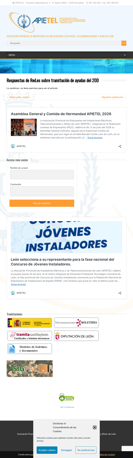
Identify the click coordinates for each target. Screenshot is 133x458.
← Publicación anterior (18, 97)
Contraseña (15, 184)
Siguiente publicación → (114, 97)
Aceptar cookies (47, 450)
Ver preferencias (86, 450)
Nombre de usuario (19, 168)
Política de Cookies (106, 454)
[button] (94, 427)
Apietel (33, 454)
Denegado (66, 450)
